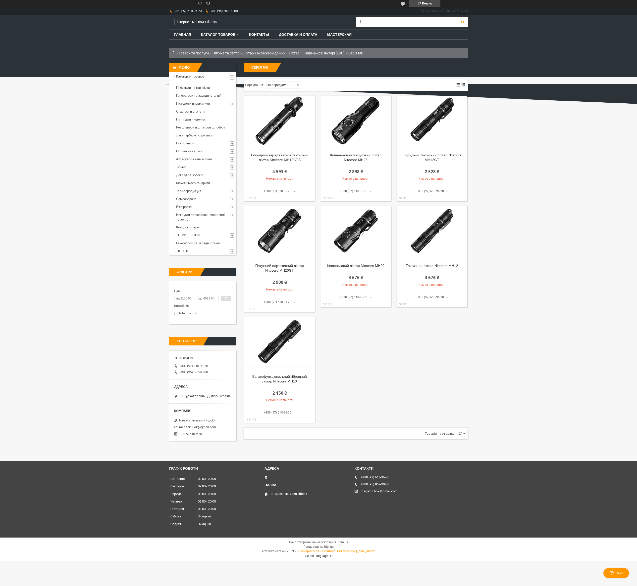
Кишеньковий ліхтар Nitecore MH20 (355, 266)
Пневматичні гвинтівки (193, 87)
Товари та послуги (194, 53)
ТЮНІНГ (182, 251)
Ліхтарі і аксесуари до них (264, 53)
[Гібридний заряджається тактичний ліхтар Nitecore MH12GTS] (279, 120)
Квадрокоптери (187, 227)
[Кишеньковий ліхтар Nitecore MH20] (355, 231)
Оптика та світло (226, 53)
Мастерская (339, 35)
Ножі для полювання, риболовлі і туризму (201, 217)
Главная (182, 35)
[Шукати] (463, 22)
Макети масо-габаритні (193, 183)
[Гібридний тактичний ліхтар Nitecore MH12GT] (432, 120)
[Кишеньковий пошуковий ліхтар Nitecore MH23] (355, 120)
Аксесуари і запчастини (194, 159)
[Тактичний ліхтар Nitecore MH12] (432, 231)
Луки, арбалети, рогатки (194, 135)
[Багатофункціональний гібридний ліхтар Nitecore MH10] (279, 342)
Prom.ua (342, 542)
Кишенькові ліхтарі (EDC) (324, 53)
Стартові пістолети (190, 111)
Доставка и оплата (298, 35)
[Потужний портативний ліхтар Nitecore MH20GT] (279, 231)
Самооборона (186, 199)
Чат (620, 573)
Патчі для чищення (190, 119)
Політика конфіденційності (356, 551)
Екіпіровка (184, 207)
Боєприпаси (185, 143)
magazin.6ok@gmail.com (197, 427)
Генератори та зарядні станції (198, 95)
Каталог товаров (218, 35)
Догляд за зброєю (189, 175)
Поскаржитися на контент (316, 551)
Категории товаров (190, 76)
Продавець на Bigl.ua (319, 546)
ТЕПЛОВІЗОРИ (188, 235)
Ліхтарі (294, 53)
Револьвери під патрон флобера (200, 127)
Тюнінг (181, 167)
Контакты (259, 35)
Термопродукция (188, 191)
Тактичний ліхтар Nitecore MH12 (432, 266)
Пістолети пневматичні (193, 103)
